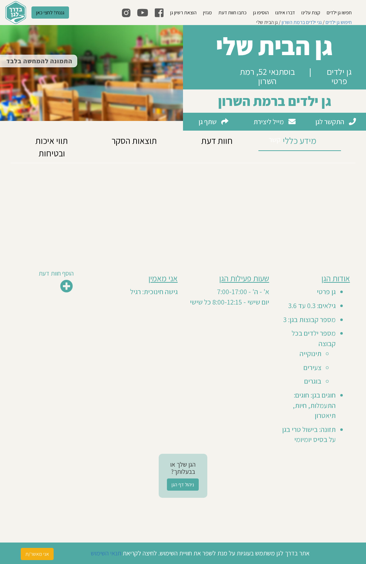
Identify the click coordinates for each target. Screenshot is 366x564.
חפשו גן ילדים (339, 12)
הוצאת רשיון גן (183, 12)
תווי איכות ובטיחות (51, 147)
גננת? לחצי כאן (50, 12)
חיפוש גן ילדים (339, 22)
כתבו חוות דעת (232, 12)
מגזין (207, 12)
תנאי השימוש (106, 553)
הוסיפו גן (261, 12)
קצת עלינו (310, 12)
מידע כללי (299, 140)
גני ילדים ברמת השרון (302, 22)
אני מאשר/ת (37, 554)
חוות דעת (217, 140)
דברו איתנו (285, 12)
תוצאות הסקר (134, 140)
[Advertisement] (183, 213)
